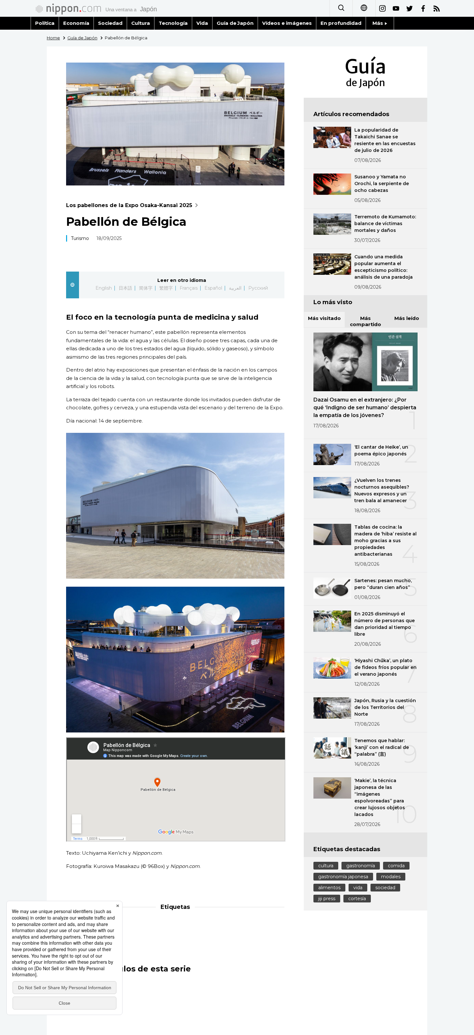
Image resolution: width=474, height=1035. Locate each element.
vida (357, 888)
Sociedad (110, 23)
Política (44, 23)
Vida (202, 23)
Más (378, 23)
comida (396, 866)
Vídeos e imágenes (287, 23)
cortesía (357, 898)
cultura (325, 866)
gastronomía (360, 866)
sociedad (385, 888)
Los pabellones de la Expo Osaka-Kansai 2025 (129, 205)
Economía (76, 23)
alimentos (329, 888)
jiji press (326, 898)
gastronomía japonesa (343, 877)
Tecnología (173, 23)
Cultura (140, 23)
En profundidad (341, 23)
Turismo (80, 238)
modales (390, 877)
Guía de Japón (235, 23)
